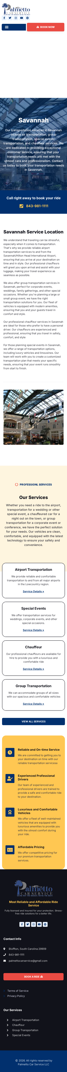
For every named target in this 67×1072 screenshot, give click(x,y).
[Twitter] (10, 18)
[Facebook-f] (4, 18)
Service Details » (33, 591)
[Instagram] (15, 18)
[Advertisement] (33, 67)
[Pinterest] (27, 18)
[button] (6, 27)
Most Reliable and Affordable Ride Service (33, 903)
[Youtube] (21, 18)
